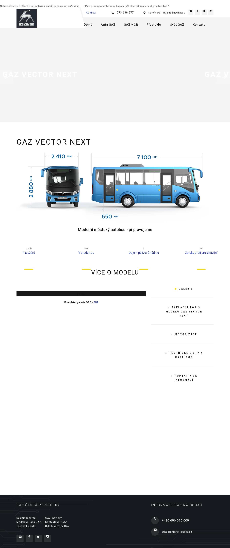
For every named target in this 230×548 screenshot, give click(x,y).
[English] (91, 12)
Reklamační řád (26, 517)
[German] (94, 12)
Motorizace (186, 334)
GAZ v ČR (131, 24)
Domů (88, 24)
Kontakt (199, 24)
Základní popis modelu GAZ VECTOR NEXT (184, 311)
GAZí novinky (53, 517)
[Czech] (87, 12)
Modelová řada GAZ (29, 522)
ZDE (96, 302)
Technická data (26, 526)
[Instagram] (210, 12)
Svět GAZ (177, 24)
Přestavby (154, 24)
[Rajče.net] (204, 12)
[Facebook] (197, 12)
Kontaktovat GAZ (56, 522)
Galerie (186, 288)
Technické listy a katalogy (186, 355)
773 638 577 (125, 12)
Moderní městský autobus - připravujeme (115, 229)
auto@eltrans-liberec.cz (177, 531)
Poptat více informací (185, 377)
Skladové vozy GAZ (57, 526)
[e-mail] (190, 12)
